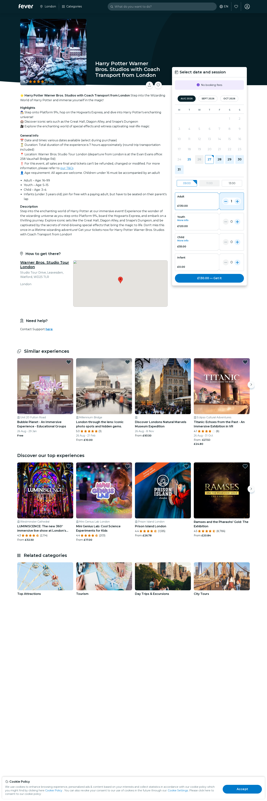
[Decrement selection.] (226, 201)
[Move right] (251, 384)
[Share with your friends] (149, 85)
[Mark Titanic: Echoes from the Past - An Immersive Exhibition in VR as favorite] (245, 362)
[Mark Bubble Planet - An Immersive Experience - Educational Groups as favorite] (68, 362)
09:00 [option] (187, 183)
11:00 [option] (209, 183)
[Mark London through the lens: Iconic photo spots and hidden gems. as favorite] (127, 362)
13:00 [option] (232, 183)
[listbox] (209, 183)
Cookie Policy (53, 790)
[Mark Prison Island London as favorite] (186, 466)
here (49, 329)
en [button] (226, 6)
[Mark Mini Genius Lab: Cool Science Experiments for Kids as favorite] (127, 466)
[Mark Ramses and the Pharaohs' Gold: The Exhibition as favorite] (245, 466)
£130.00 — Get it (209, 278)
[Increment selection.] (237, 201)
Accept (242, 789)
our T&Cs (66, 168)
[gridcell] (209, 159)
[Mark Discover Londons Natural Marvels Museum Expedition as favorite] (186, 362)
